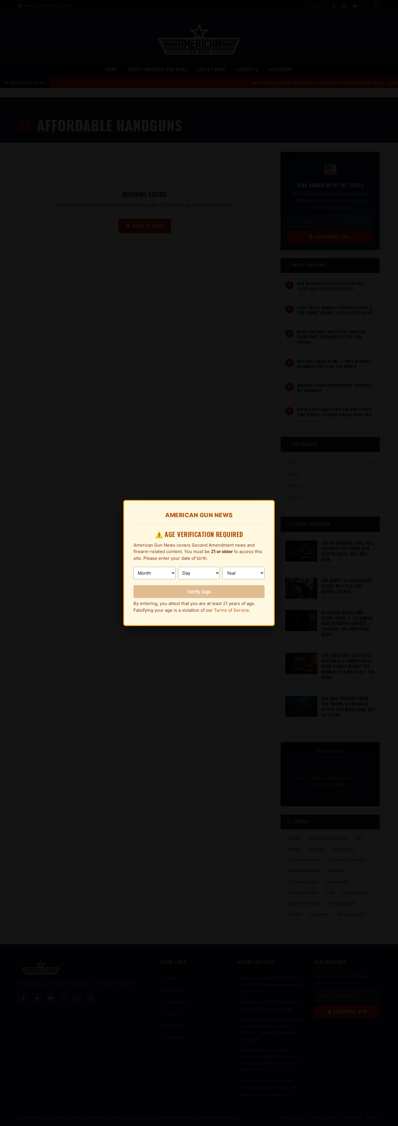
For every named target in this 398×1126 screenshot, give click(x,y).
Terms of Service (231, 610)
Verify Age (199, 592)
